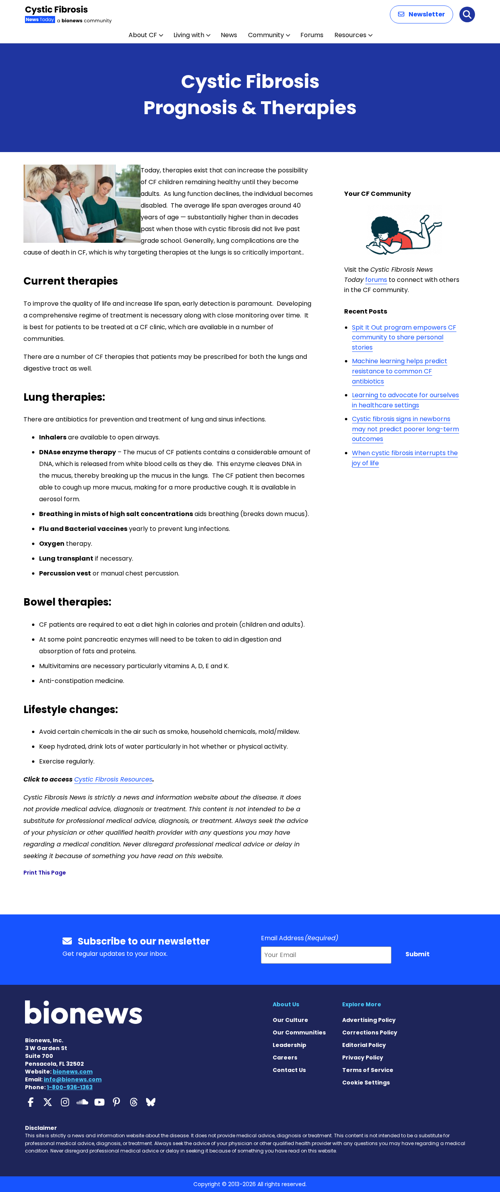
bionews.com (73, 1071)
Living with (188, 34)
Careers (285, 1057)
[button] (421, 14)
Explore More (361, 1004)
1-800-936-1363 (70, 1087)
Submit (417, 954)
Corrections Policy (369, 1032)
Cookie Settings (366, 1082)
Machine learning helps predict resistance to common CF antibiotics (399, 371)
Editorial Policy (364, 1045)
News (229, 34)
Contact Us (289, 1070)
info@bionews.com (73, 1079)
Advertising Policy (369, 1020)
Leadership (289, 1045)
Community (266, 34)
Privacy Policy (362, 1057)
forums (376, 279)
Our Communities (299, 1032)
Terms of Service (367, 1070)
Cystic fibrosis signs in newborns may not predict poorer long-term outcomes (405, 428)
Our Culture (290, 1020)
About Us (286, 1004)
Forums (311, 34)
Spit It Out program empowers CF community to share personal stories (404, 337)
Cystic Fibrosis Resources (113, 779)
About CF (143, 34)
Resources (350, 34)
